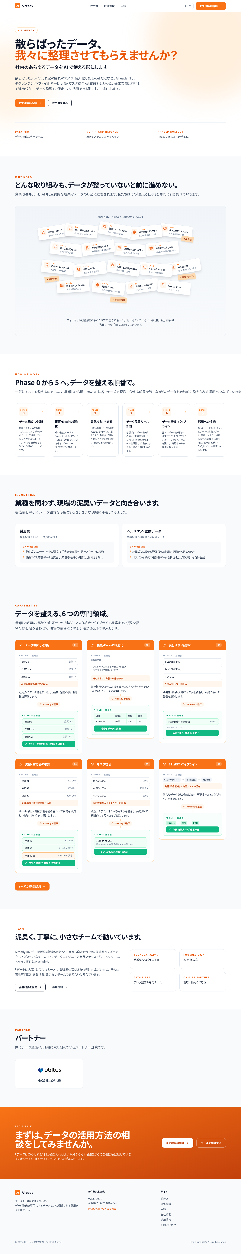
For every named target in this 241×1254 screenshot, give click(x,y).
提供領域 (109, 6)
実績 (123, 6)
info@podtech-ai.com (102, 1209)
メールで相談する (211, 1143)
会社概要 (166, 1214)
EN (189, 6)
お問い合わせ (168, 1225)
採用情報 (166, 1219)
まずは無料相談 (175, 1143)
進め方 (94, 6)
